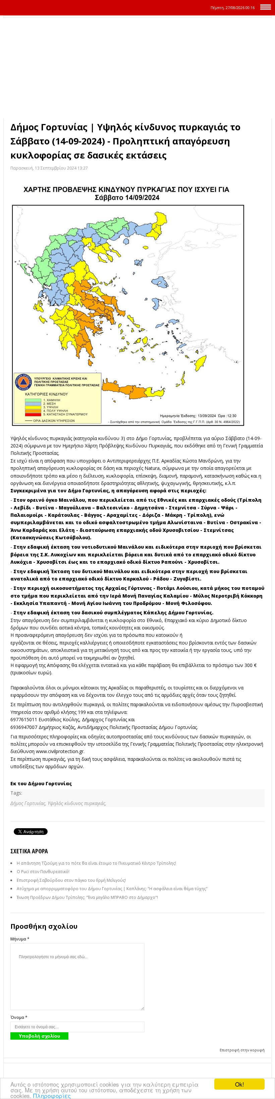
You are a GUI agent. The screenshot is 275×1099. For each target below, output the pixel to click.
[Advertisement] (137, 68)
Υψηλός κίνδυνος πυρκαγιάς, (77, 803)
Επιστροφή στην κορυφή (242, 1049)
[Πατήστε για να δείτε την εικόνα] (137, 303)
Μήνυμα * (20, 939)
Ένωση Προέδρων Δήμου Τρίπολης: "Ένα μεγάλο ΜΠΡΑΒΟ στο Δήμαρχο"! (87, 897)
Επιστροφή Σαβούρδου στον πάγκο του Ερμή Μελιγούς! (71, 880)
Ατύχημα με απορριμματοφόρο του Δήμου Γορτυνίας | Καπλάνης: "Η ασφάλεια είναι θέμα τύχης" (112, 889)
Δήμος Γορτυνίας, (29, 803)
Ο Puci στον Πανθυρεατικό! (43, 871)
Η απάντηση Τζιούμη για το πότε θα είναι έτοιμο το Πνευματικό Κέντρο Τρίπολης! (96, 863)
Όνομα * (19, 1017)
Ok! (239, 1084)
